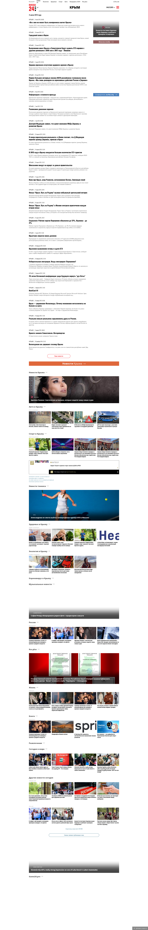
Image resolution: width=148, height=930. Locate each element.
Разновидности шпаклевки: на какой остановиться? (39, 476)
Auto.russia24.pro (33, 410)
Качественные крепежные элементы (36, 481)
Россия (32, 622)
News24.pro (32, 719)
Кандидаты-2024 (75, 2)
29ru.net (31, 806)
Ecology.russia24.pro (34, 554)
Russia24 (31, 2)
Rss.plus (84, 2)
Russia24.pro (32, 625)
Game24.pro (34, 876)
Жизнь (32, 687)
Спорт (60, 2)
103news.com (32, 781)
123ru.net (116, 2)
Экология (46, 2)
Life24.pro (31, 690)
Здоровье (54, 2)
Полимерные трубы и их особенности (36, 478)
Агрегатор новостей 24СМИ (74, 829)
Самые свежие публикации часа (74, 835)
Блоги (32, 716)
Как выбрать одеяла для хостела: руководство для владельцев (41, 480)
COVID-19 (39, 1)
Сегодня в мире (36, 749)
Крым (31, 19)
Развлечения (35, 743)
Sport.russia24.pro (33, 437)
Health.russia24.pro (34, 527)
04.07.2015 (109, 7)
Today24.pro (32, 752)
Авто (66, 2)
